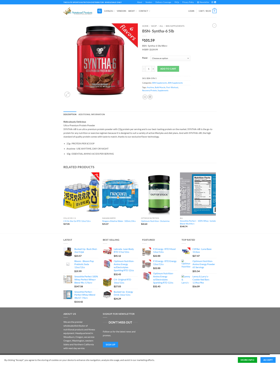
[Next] (216, 202)
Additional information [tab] (91, 114)
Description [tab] (69, 114)
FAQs (177, 2)
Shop (154, 26)
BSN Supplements (175, 26)
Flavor (145, 58)
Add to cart (168, 68)
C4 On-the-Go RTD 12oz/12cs (77, 221)
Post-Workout (172, 87)
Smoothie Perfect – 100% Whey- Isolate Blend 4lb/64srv (198, 222)
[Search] (99, 11)
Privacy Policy (188, 2)
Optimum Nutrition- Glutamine (155, 221)
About (139, 2)
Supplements (163, 90)
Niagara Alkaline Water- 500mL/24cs (119, 221)
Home (145, 26)
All (161, 26)
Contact (143, 11)
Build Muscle (160, 87)
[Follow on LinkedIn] (215, 2)
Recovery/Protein (149, 90)
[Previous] (63, 202)
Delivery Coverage (163, 2)
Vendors (148, 2)
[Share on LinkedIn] (150, 97)
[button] (203, 2)
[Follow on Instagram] (212, 2)
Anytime (150, 87)
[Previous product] (214, 25)
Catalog (108, 11)
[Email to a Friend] (144, 97)
